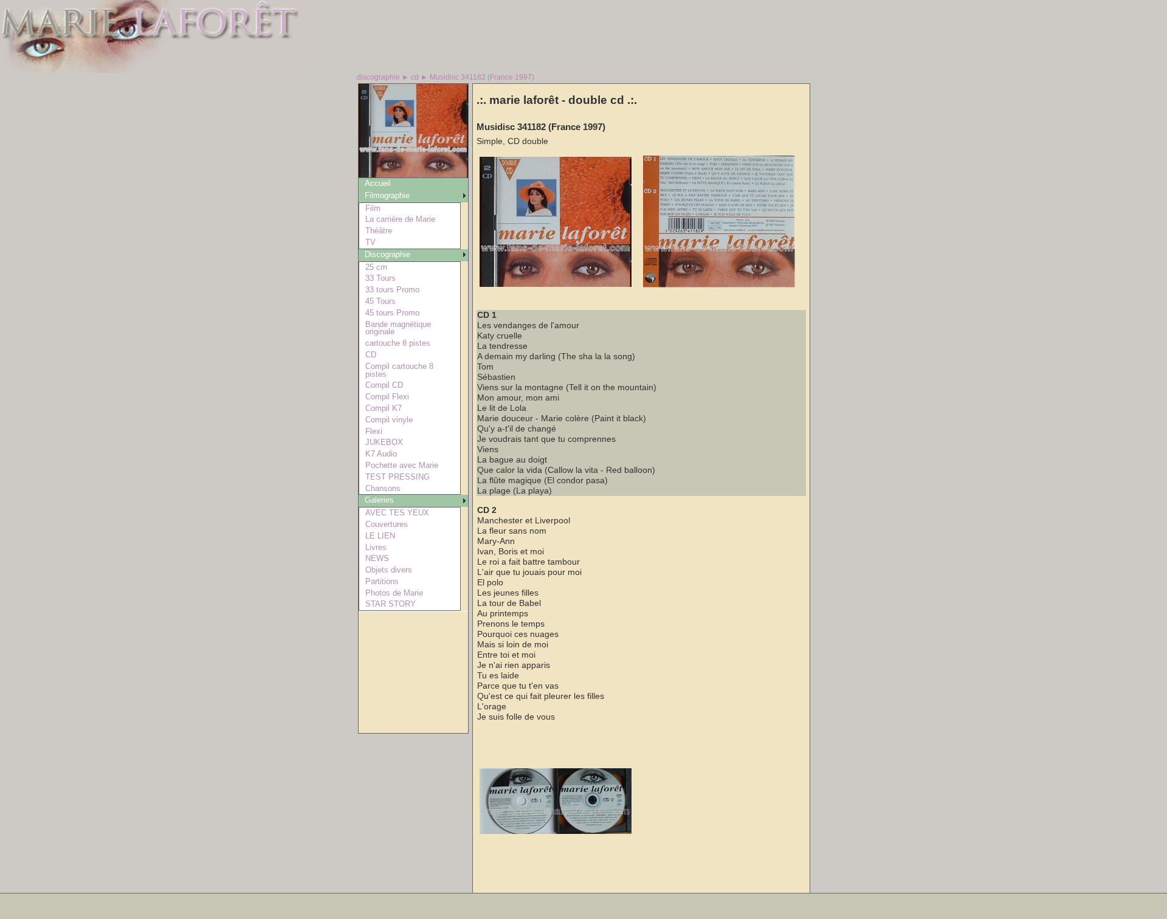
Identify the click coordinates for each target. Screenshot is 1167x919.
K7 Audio (381, 453)
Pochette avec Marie (401, 465)
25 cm (376, 267)
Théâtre (378, 230)
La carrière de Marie (400, 219)
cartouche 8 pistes (397, 343)
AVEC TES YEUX (397, 512)
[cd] (413, 174)
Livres (376, 547)
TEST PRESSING (397, 476)
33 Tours (380, 278)
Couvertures (386, 524)
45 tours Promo (392, 312)
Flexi (373, 431)
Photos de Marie (394, 592)
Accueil (378, 183)
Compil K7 (383, 408)
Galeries (379, 499)
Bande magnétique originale (398, 328)
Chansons (383, 488)
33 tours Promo (392, 289)
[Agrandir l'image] (556, 284)
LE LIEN (380, 535)
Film (372, 208)
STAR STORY (390, 603)
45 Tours (380, 301)
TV (370, 242)
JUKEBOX (384, 442)
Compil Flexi (387, 396)
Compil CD (384, 385)
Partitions (382, 581)
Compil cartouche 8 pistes (399, 370)
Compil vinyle (389, 419)
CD (370, 354)
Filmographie (387, 195)
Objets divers (388, 569)
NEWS (377, 558)
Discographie (387, 254)
